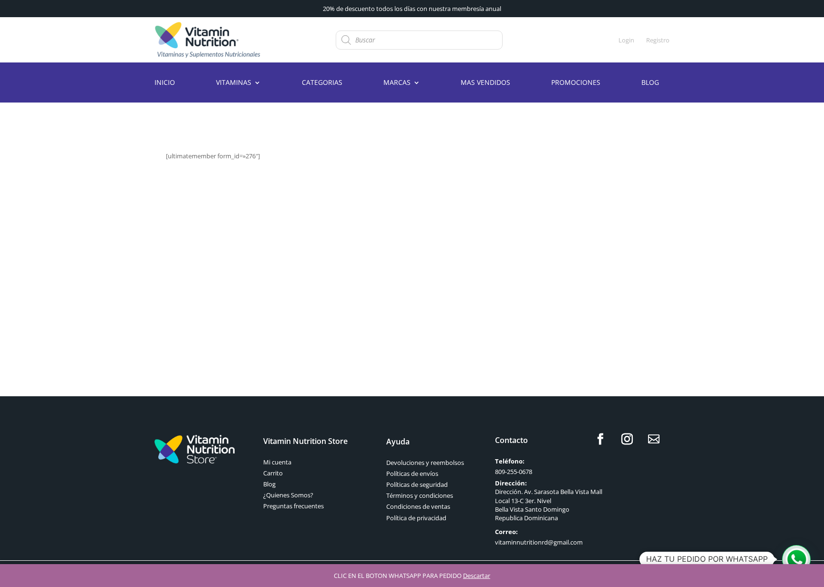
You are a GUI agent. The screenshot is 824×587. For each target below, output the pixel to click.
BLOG (650, 83)
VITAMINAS (233, 83)
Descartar (476, 575)
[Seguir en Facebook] (600, 439)
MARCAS (397, 83)
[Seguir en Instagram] (627, 439)
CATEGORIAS (322, 83)
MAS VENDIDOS (485, 83)
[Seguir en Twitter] (653, 439)
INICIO (164, 83)
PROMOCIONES (575, 83)
